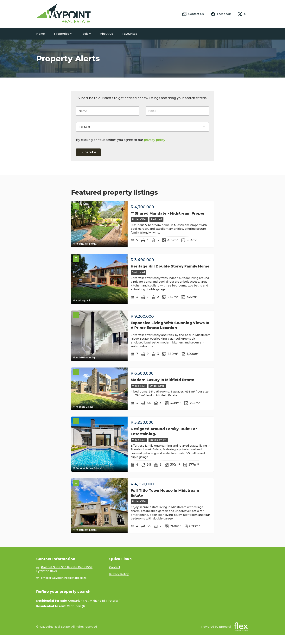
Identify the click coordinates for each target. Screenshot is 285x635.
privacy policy (154, 140)
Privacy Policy (119, 574)
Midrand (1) (97, 600)
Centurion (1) (76, 606)
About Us (106, 33)
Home (40, 33)
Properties (62, 33)
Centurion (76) (78, 600)
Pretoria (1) (113, 600)
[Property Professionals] (63, 14)
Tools (85, 33)
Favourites (129, 33)
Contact (114, 567)
